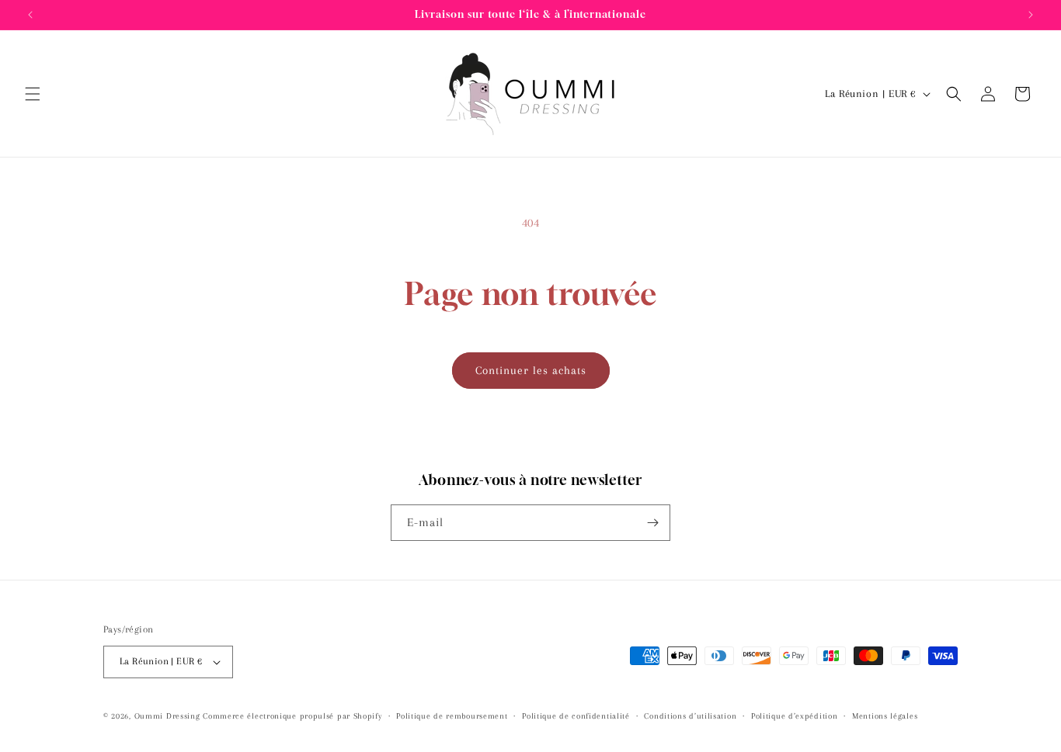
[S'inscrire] (652, 522)
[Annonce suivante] (1031, 14)
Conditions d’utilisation (690, 716)
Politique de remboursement (451, 716)
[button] (33, 94)
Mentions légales (884, 716)
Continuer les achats (530, 370)
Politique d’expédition (794, 716)
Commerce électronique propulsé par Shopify (292, 716)
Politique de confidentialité (576, 716)
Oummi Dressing (167, 716)
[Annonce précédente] (30, 14)
